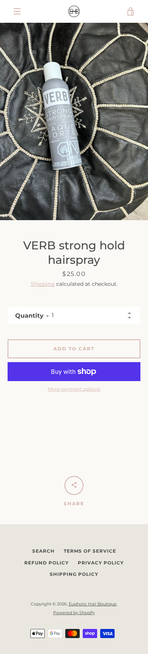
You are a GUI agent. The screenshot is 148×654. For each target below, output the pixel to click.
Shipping (43, 284)
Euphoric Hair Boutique (93, 604)
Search (43, 551)
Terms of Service (90, 551)
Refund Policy (46, 563)
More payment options (74, 389)
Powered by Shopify (74, 612)
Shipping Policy (74, 574)
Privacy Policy (101, 563)
